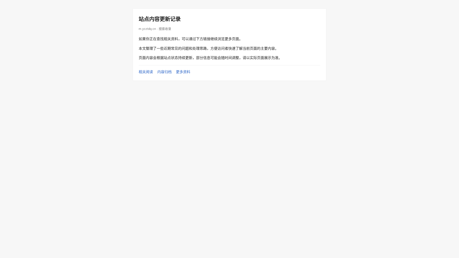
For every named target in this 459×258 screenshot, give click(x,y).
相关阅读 (146, 72)
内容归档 (164, 72)
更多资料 (183, 72)
